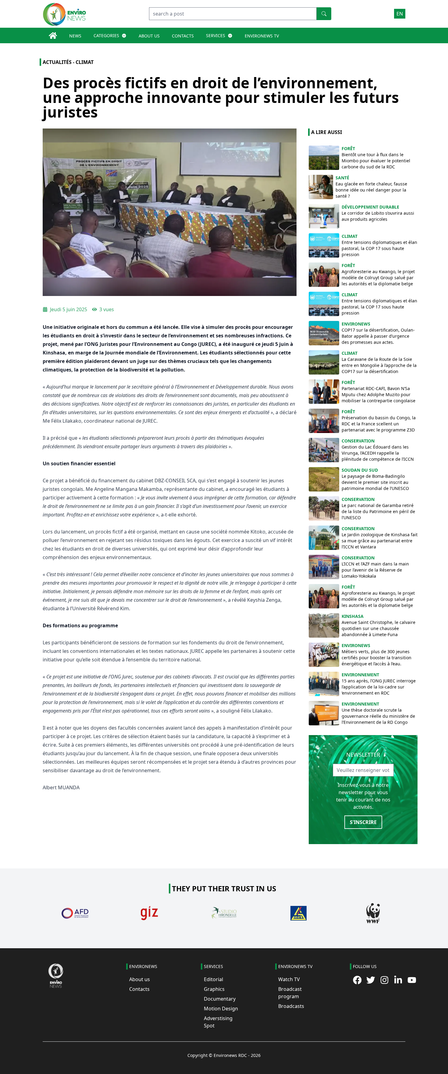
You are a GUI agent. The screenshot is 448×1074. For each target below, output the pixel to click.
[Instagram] (384, 980)
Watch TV (289, 979)
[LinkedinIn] (398, 980)
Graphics (214, 989)
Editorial (213, 979)
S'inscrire (363, 822)
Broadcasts (291, 1006)
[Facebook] (357, 980)
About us (139, 979)
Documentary (220, 998)
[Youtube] (411, 980)
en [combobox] (399, 13)
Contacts (139, 989)
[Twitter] (370, 980)
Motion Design (221, 1008)
